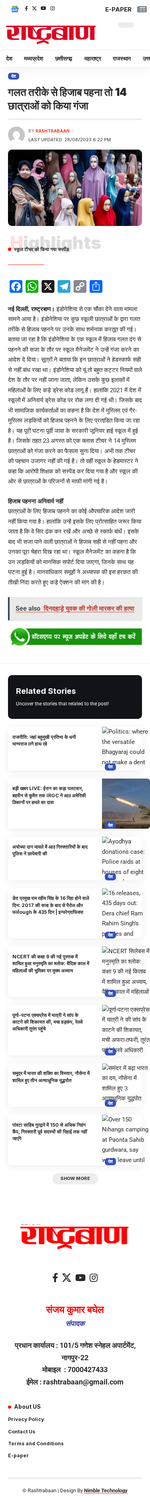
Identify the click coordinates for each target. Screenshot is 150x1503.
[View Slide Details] (75, 637)
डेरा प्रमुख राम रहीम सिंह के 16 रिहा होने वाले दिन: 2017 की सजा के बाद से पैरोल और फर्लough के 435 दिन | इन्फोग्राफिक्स (50, 905)
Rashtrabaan (53, 131)
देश (13, 76)
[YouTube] (43, 8)
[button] (75, 1179)
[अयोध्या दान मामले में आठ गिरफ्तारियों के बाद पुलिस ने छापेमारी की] (126, 858)
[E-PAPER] (142, 9)
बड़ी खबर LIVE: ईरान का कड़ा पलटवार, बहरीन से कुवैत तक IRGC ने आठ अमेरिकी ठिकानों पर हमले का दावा (49, 795)
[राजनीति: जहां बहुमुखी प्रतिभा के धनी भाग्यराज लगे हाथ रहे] (126, 748)
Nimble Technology (106, 1490)
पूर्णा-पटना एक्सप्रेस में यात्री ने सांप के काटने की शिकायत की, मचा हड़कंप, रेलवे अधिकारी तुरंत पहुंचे (47, 1022)
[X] (34, 8)
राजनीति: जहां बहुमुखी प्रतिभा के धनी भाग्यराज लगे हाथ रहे (44, 740)
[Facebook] (26, 8)
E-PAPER (118, 9)
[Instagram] (52, 8)
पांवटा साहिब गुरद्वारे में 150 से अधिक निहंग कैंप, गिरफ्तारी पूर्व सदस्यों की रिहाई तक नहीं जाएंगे (49, 1132)
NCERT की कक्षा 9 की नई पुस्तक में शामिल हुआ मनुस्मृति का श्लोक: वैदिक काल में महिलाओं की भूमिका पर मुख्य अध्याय (50, 963)
